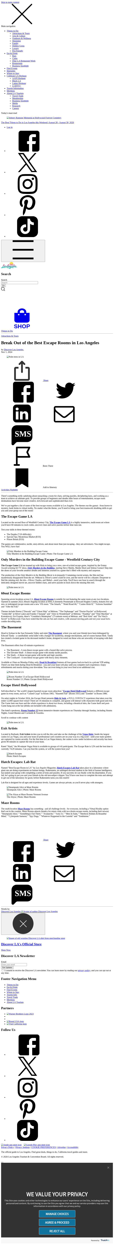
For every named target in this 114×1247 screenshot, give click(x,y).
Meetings (11, 91)
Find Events (12, 68)
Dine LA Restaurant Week (23, 61)
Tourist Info (12, 995)
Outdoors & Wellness (21, 38)
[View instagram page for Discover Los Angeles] (27, 193)
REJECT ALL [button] (57, 1231)
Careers (15, 108)
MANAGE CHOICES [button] (57, 1214)
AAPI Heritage (19, 78)
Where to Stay (13, 73)
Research (16, 106)
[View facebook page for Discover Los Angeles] (27, 151)
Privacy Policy (7, 1147)
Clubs (14, 58)
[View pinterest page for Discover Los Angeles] (27, 215)
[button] (108, 1168)
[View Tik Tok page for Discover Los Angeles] (27, 236)
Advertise (61, 1147)
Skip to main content (10, 2)
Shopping (16, 41)
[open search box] (57, 297)
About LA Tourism (15, 93)
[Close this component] (23, 924)
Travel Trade (17, 96)
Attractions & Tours (21, 33)
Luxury (15, 48)
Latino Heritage (19, 83)
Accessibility (72, 1147)
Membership (17, 98)
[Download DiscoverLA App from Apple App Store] (11, 1145)
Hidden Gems (18, 46)
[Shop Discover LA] (23, 328)
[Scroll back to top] (2, 1162)
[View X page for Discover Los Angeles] (27, 172)
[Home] (9, 268)
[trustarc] (105, 1240)
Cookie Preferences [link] (43, 1147)
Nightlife (14, 490)
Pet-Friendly (17, 51)
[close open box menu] (22, 23)
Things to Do (12, 31)
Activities (5, 490)
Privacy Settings (22, 1147)
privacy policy (84, 970)
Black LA (16, 81)
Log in (10, 127)
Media (15, 103)
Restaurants (17, 63)
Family (15, 43)
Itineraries (11, 71)
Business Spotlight (20, 66)
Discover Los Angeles (14, 349)
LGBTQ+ (16, 86)
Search (4, 280)
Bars (14, 56)
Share (45, 380)
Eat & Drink (12, 53)
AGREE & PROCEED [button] (57, 1222)
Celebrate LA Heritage (17, 76)
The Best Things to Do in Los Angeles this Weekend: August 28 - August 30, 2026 (37, 122)
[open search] (57, 297)
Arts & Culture (18, 36)
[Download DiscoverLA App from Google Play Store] (37, 1145)
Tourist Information (15, 88)
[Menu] (23, 251)
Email (3, 962)
